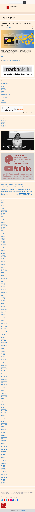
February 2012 (4, 392)
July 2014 (3, 353)
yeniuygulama (17, 60)
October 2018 (3, 281)
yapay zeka (29, 194)
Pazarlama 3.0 (14, 6)
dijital (4, 60)
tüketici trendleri (20, 194)
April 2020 (3, 264)
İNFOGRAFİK (3, 125)
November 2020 (4, 261)
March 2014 (3, 359)
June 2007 (3, 454)
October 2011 (3, 398)
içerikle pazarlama (28, 187)
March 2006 (3, 469)
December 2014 (4, 345)
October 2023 (3, 224)
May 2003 (3, 483)
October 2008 (3, 438)
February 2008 (4, 446)
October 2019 (3, 272)
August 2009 (3, 429)
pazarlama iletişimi (29, 191)
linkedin (26, 189)
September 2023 (4, 225)
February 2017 (4, 306)
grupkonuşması (8, 60)
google (23, 186)
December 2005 (4, 472)
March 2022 (3, 244)
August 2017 (3, 297)
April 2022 (3, 242)
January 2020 (3, 269)
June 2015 (3, 336)
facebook (16, 186)
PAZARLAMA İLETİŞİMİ (5, 94)
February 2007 (4, 458)
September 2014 (4, 350)
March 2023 (3, 231)
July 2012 (3, 385)
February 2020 (4, 267)
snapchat (17, 193)
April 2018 (3, 287)
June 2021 (3, 252)
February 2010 (4, 423)
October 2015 (3, 329)
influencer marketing (28, 186)
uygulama (13, 60)
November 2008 (4, 437)
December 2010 (4, 410)
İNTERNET (3, 88)
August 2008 (3, 440)
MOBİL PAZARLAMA (5, 92)
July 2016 (3, 315)
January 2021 (3, 258)
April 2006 (3, 468)
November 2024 (4, 211)
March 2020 (3, 266)
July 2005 (3, 479)
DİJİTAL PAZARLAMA (6, 59)
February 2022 (4, 245)
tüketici (16, 194)
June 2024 (3, 213)
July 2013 (3, 370)
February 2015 (4, 342)
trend (7, 194)
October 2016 (3, 312)
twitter (14, 194)
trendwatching (10, 194)
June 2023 (3, 227)
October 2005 (3, 476)
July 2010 (3, 416)
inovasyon (6, 187)
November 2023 (4, 222)
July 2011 (3, 401)
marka (28, 189)
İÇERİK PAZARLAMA (5, 86)
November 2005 (4, 474)
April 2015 (3, 339)
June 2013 (3, 371)
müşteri (10, 191)
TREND (2, 100)
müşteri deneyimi (15, 191)
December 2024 (4, 210)
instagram (9, 187)
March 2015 (3, 340)
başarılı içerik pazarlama (7, 184)
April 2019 (3, 275)
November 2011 (4, 396)
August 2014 (3, 351)
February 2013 (4, 376)
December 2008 (4, 435)
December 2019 (4, 270)
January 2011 (3, 409)
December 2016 (4, 309)
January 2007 (3, 460)
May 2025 (3, 205)
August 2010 (3, 415)
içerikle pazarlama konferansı (4, 189)
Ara (24, 2)
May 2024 (3, 214)
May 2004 (3, 482)
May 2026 (3, 200)
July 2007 (3, 452)
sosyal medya (22, 193)
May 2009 (3, 432)
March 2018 (3, 289)
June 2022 (3, 239)
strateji (28, 193)
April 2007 (3, 457)
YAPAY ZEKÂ (3, 102)
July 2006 (3, 465)
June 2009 (3, 430)
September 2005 (4, 477)
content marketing (18, 184)
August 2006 (3, 463)
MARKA (2, 91)
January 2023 (3, 233)
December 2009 (4, 424)
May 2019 (3, 273)
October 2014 (3, 348)
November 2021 (4, 250)
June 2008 (3, 441)
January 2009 (3, 434)
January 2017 (3, 308)
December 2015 (4, 326)
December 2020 (4, 259)
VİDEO (2, 126)
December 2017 (4, 292)
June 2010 (3, 418)
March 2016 (3, 322)
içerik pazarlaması (21, 189)
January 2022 (3, 247)
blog (12, 184)
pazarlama (21, 191)
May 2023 (3, 228)
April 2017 (3, 303)
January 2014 (3, 362)
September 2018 (4, 283)
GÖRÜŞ (2, 123)
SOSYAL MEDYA (4, 97)
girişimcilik (20, 186)
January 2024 (3, 219)
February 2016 (4, 323)
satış (13, 193)
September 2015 (4, 331)
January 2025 (3, 208)
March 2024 (3, 217)
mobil (7, 191)
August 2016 (3, 314)
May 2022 (3, 241)
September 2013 (4, 368)
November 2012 (4, 381)
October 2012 (3, 382)
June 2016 (3, 317)
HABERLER (3, 122)
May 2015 (3, 337)
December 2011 (4, 395)
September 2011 (4, 399)
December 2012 (4, 379)
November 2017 (4, 294)
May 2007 (3, 455)
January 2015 (3, 343)
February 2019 (4, 278)
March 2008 (3, 444)
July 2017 (3, 298)
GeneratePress (23, 510)
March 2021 (3, 256)
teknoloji (3, 194)
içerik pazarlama (13, 189)
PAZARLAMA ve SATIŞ (5, 95)
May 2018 (3, 286)
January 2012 (3, 393)
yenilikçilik (3, 195)
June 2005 (3, 480)
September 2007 (4, 449)
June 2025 (3, 203)
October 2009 (4, 426)
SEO (15, 193)
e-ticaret (13, 186)
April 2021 (3, 255)
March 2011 (3, 407)
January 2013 (3, 378)
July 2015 (3, 334)
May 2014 (3, 356)
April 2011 (3, 406)
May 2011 (3, 404)
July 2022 (3, 238)
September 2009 (4, 427)
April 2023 (3, 230)
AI (1, 184)
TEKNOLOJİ (13, 59)
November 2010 (4, 412)
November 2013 (4, 365)
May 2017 (3, 301)
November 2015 (4, 328)
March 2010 (3, 421)
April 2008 (3, 443)
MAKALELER (3, 120)
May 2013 (3, 373)
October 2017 (3, 295)
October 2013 (3, 367)
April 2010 (3, 420)
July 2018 (3, 284)
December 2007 (4, 448)
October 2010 (3, 413)
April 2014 (3, 357)
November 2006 (4, 462)
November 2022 (4, 236)
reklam (10, 193)
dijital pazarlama (6, 186)
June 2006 (3, 466)
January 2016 (3, 325)
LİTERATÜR (3, 89)
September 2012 (4, 384)
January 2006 (3, 471)
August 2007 (3, 451)
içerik (23, 187)
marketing (3, 191)
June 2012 (3, 387)
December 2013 (4, 364)
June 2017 (3, 300)
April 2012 (3, 390)
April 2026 (3, 202)
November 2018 (4, 280)
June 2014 (3, 354)
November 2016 (4, 311)
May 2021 (3, 253)
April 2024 (3, 216)
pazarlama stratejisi (5, 193)
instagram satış (15, 187)
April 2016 (3, 320)
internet (19, 187)
